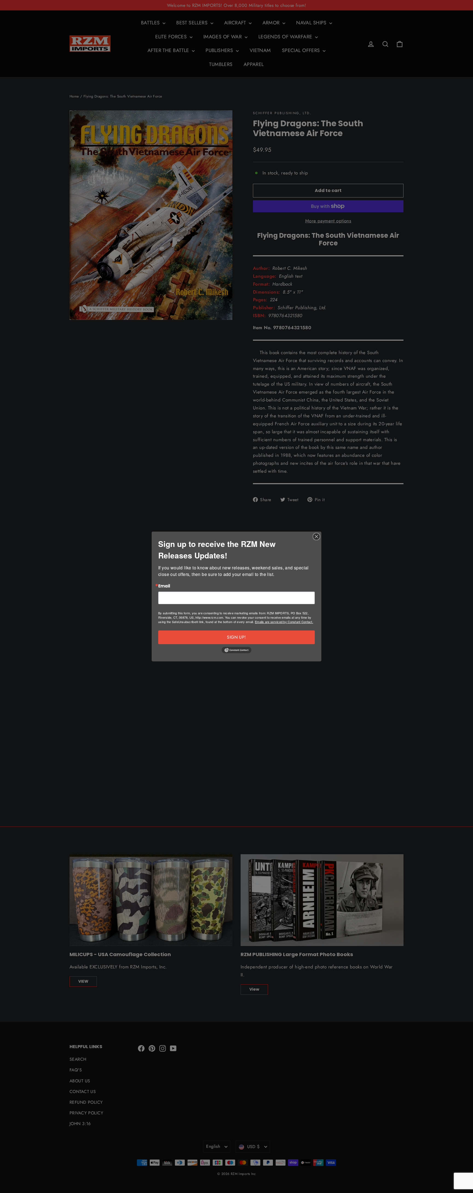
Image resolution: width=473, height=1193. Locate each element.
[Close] (316, 536)
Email (164, 586)
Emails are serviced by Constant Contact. (284, 622)
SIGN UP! (236, 637)
